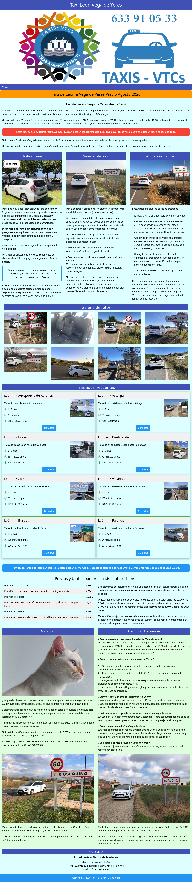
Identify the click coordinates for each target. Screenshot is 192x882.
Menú (5, 87)
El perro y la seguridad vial (31, 735)
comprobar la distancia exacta (123, 123)
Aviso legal (114, 877)
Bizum (45, 277)
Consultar (49, 428)
